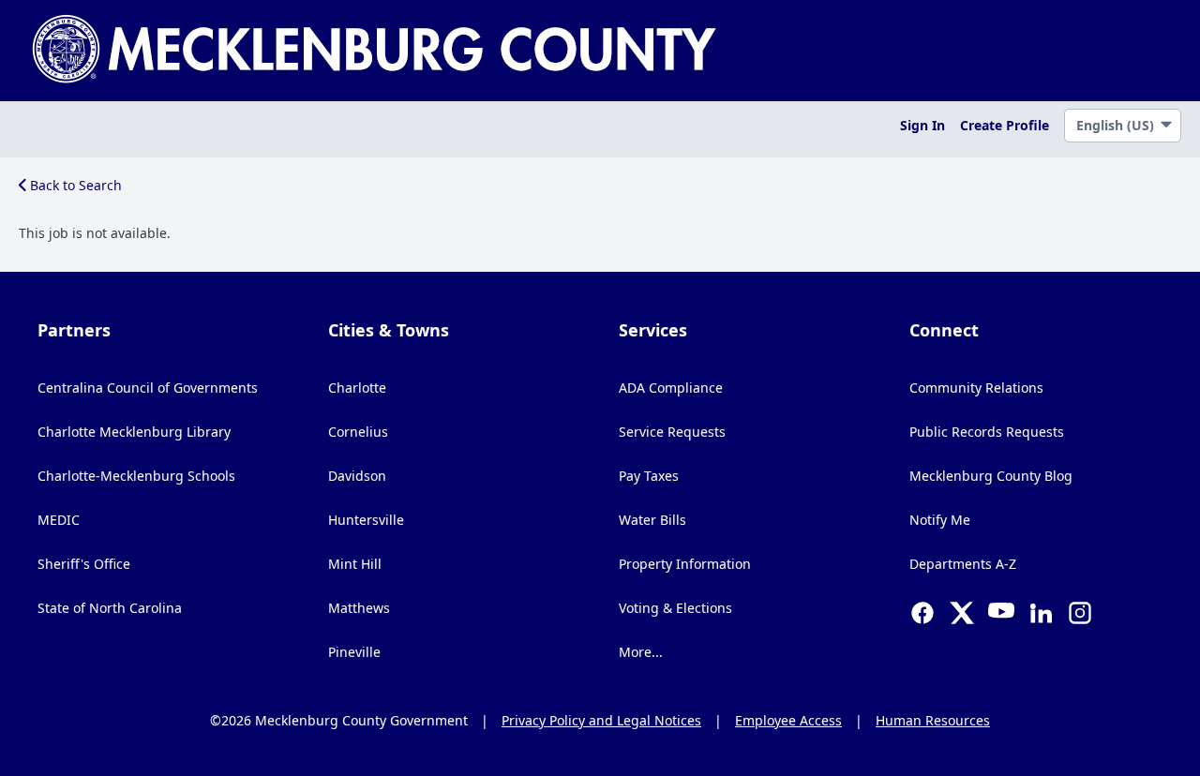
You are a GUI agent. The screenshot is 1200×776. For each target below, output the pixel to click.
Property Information (685, 564)
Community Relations (976, 387)
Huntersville (366, 520)
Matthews (359, 608)
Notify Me (939, 520)
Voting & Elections (675, 608)
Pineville (354, 652)
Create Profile (1004, 125)
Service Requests (672, 431)
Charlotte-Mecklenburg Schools (136, 476)
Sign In (922, 125)
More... (641, 652)
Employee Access (788, 720)
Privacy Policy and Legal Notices (601, 720)
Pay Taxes (649, 476)
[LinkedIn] (1041, 615)
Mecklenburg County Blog (990, 476)
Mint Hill (355, 564)
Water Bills (652, 520)
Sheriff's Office (84, 564)
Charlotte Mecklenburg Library (134, 431)
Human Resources (933, 720)
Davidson (357, 476)
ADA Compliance (671, 387)
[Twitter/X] (962, 615)
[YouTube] (1001, 615)
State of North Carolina (110, 608)
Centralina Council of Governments (148, 387)
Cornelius (358, 431)
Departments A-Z (962, 564)
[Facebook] (922, 615)
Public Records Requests (986, 431)
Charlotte (357, 387)
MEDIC (59, 520)
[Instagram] (1080, 615)
